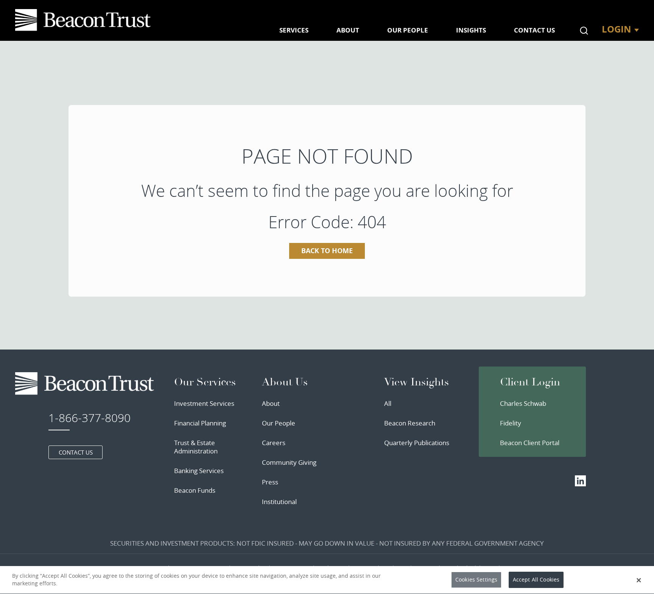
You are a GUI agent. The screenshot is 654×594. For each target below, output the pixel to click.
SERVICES (293, 30)
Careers (273, 442)
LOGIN (616, 29)
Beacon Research (409, 423)
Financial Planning (200, 423)
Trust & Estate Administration (196, 446)
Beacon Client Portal (529, 442)
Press (270, 482)
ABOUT (347, 30)
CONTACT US (534, 30)
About (271, 403)
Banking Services (199, 470)
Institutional (279, 501)
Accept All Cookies (536, 579)
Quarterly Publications (416, 442)
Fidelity (510, 423)
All (387, 403)
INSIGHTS (471, 30)
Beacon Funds (194, 490)
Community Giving (289, 462)
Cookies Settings (476, 579)
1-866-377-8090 (89, 417)
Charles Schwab (523, 403)
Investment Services (204, 403)
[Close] (639, 580)
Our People (278, 423)
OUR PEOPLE (407, 30)
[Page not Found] (84, 20)
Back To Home (327, 250)
